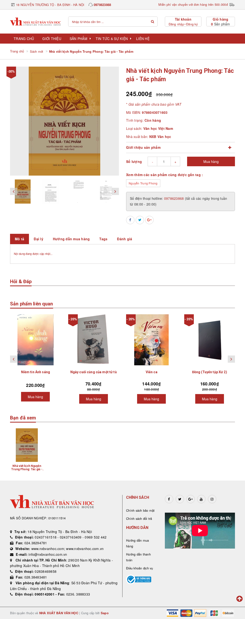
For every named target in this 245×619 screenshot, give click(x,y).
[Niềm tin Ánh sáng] (35, 339)
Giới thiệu (51, 38)
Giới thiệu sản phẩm (143, 147)
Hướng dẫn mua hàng (137, 543)
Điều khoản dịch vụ (139, 568)
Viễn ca (151, 372)
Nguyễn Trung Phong (143, 183)
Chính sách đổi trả (139, 518)
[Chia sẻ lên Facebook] (130, 220)
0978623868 (102, 4)
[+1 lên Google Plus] (149, 220)
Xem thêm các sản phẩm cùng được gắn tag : (164, 174)
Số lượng (134, 161)
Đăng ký (192, 24)
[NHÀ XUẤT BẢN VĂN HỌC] (35, 21)
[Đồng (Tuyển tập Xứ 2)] (209, 339)
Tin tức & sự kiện (112, 38)
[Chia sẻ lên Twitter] (140, 220)
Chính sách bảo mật (140, 510)
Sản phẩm (78, 38)
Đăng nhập (176, 24)
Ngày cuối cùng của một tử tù (93, 372)
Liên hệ (143, 38)
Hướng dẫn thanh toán (138, 557)
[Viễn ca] (151, 339)
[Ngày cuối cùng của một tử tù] (93, 339)
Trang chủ (24, 38)
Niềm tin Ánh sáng (35, 372)
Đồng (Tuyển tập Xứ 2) (209, 372)
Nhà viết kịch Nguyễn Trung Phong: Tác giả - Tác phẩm (26, 469)
